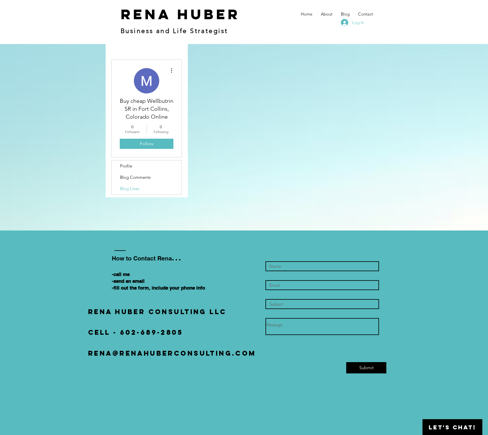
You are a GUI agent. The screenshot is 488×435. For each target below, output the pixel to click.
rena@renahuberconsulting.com (172, 353)
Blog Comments (135, 177)
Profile (126, 166)
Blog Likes (129, 188)
